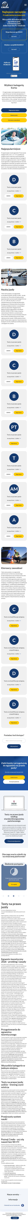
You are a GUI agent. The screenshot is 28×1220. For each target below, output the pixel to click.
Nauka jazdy (14, 115)
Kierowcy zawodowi (14, 120)
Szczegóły (14, 883)
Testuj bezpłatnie (14, 781)
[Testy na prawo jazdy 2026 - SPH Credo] (5, 5)
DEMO (8, 196)
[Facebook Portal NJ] (22, 1205)
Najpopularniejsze (14, 110)
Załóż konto (14, 777)
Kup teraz (19, 196)
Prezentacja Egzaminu (14, 841)
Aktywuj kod (14, 746)
